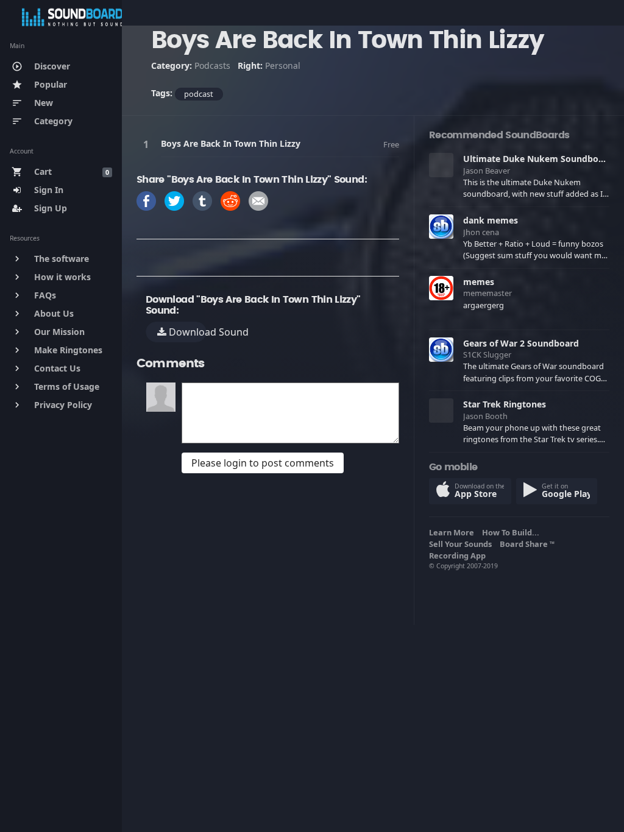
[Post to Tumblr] (202, 200)
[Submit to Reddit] (230, 200)
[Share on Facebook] (146, 200)
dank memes (490, 220)
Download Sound (186, 332)
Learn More (453, 532)
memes (478, 281)
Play (148, 144)
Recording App (459, 555)
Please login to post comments (262, 463)
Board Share (527, 543)
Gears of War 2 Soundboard (521, 343)
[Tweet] (174, 200)
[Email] (258, 200)
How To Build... (512, 532)
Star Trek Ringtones (504, 404)
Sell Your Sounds (462, 543)
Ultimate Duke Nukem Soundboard (537, 158)
